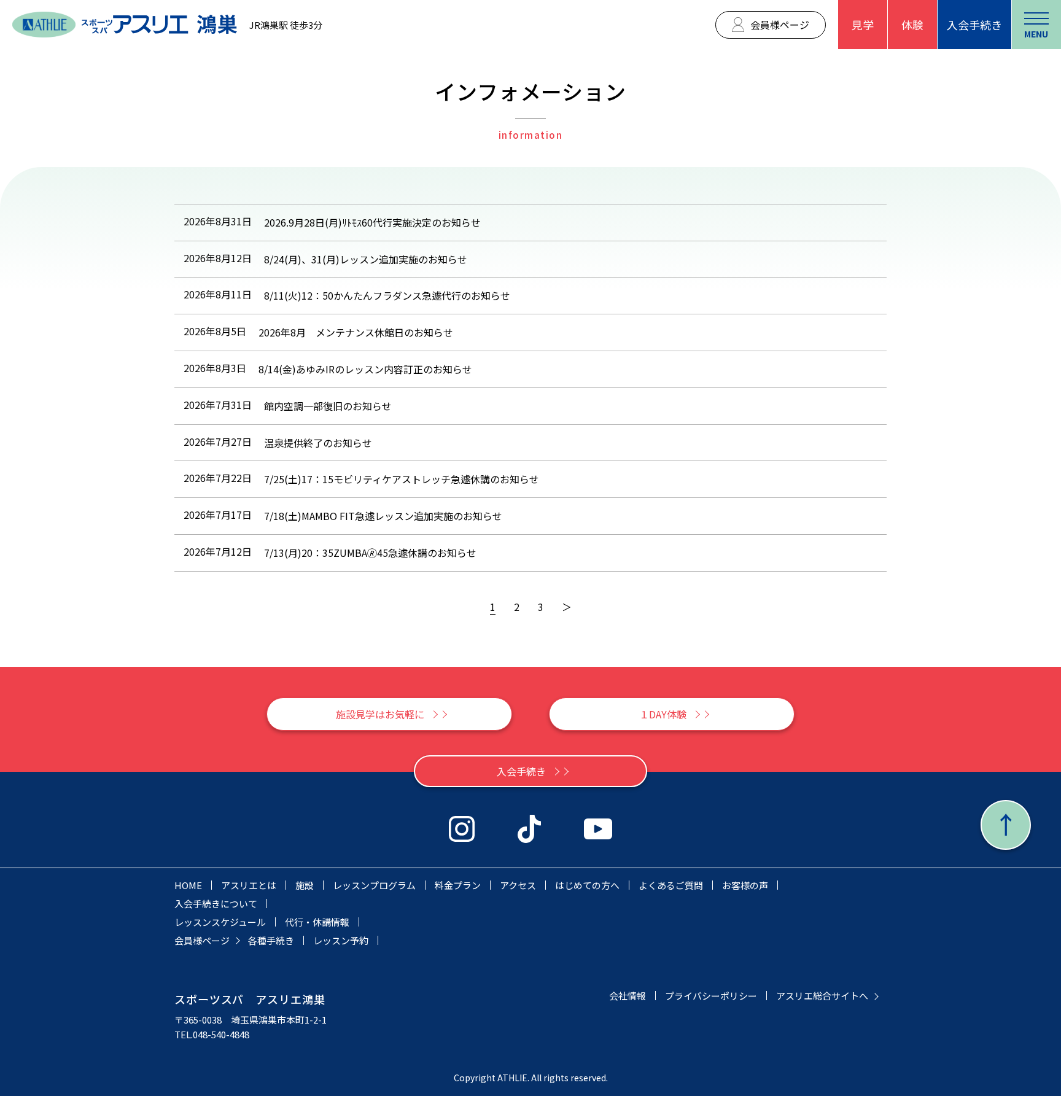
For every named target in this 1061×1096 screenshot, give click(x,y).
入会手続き (974, 25)
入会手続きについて (215, 903)
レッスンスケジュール (220, 921)
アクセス (518, 885)
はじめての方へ (587, 885)
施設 (304, 885)
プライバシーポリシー (711, 995)
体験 (912, 25)
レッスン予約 (340, 940)
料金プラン (458, 885)
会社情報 (627, 995)
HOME (188, 885)
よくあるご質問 (671, 885)
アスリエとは (248, 885)
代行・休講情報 (317, 921)
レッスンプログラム (374, 885)
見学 (863, 25)
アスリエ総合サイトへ (822, 995)
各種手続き (271, 940)
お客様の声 (745, 885)
